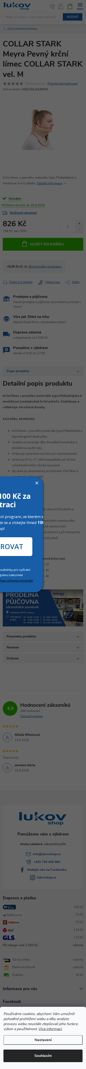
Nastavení (43, 1039)
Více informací (50, 1028)
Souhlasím (43, 1055)
